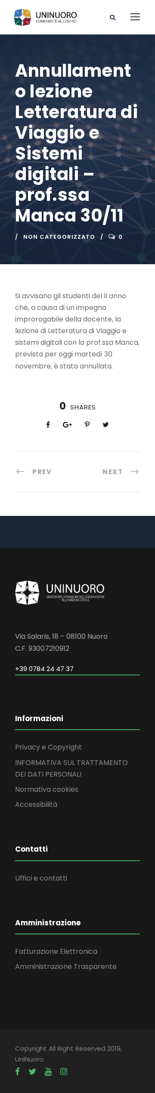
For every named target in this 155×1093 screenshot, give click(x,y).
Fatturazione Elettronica (56, 951)
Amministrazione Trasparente (66, 966)
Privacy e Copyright (48, 747)
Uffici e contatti (41, 878)
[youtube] (48, 1071)
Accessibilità (36, 804)
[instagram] (63, 1071)
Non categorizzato (59, 237)
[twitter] (32, 1071)
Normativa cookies (46, 789)
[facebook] (17, 1071)
